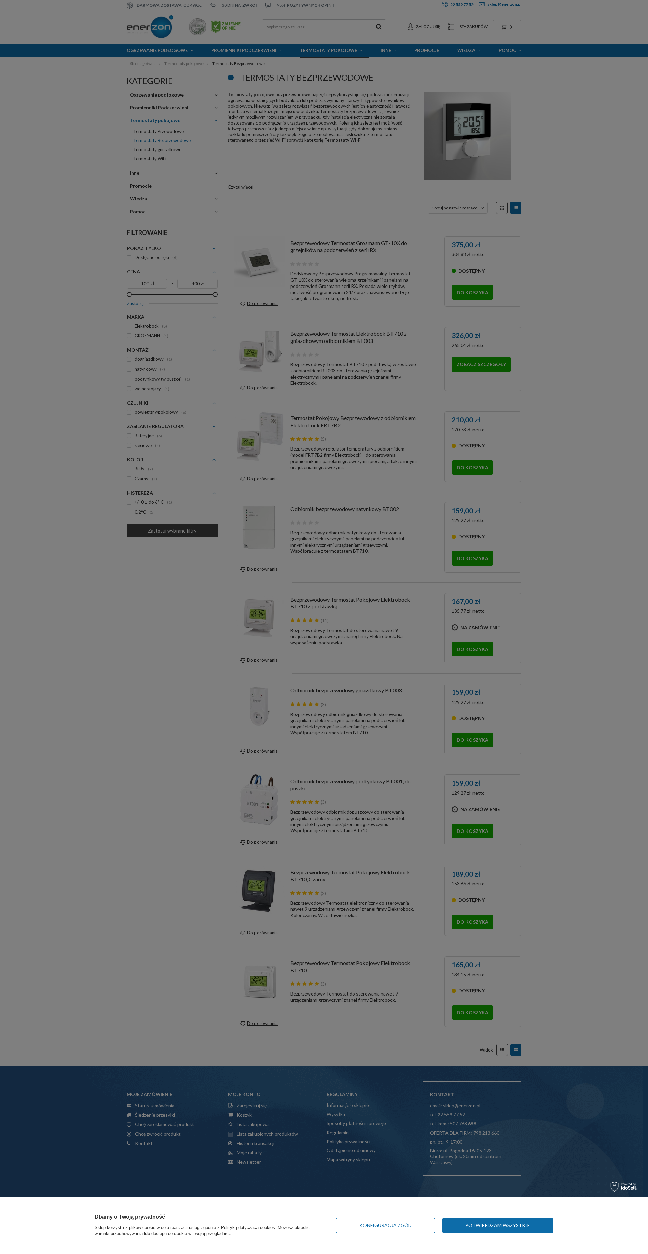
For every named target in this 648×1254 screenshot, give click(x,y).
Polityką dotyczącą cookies (248, 1227)
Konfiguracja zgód (385, 1225)
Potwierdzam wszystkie (497, 1225)
